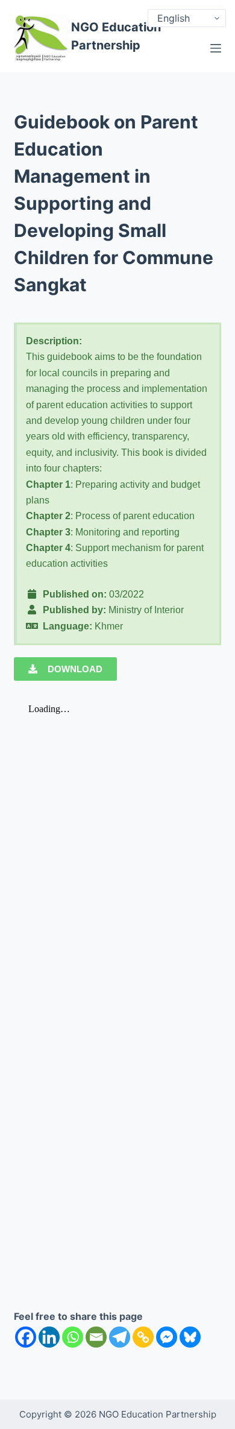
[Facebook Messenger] (166, 1337)
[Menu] (215, 48)
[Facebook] (25, 1337)
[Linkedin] (49, 1337)
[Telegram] (119, 1337)
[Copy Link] (143, 1337)
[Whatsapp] (72, 1337)
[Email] (96, 1337)
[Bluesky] (190, 1337)
